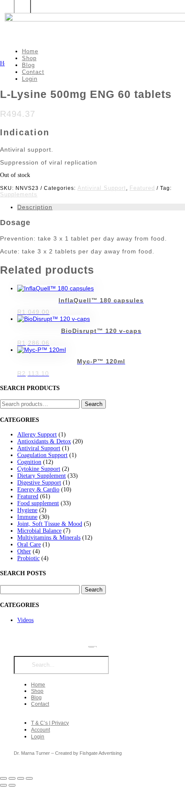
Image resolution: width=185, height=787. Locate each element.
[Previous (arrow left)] (3, 785)
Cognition (29, 462)
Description (34, 207)
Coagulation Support (42, 455)
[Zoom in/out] (3, 778)
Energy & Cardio (38, 489)
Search (93, 404)
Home (30, 51)
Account (40, 730)
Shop (29, 58)
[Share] (20, 778)
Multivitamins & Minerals (48, 537)
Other (24, 551)
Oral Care (29, 544)
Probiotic (28, 558)
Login (29, 79)
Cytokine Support (38, 469)
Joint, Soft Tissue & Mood (49, 524)
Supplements (18, 194)
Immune (27, 517)
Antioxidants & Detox (44, 441)
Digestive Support (39, 482)
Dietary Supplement (41, 476)
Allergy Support (37, 434)
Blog (28, 65)
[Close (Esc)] (29, 778)
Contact (33, 72)
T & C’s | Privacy (50, 723)
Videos (25, 620)
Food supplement (38, 503)
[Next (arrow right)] (12, 785)
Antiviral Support (101, 188)
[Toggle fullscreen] (12, 778)
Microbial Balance (39, 531)
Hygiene (27, 510)
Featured (142, 188)
